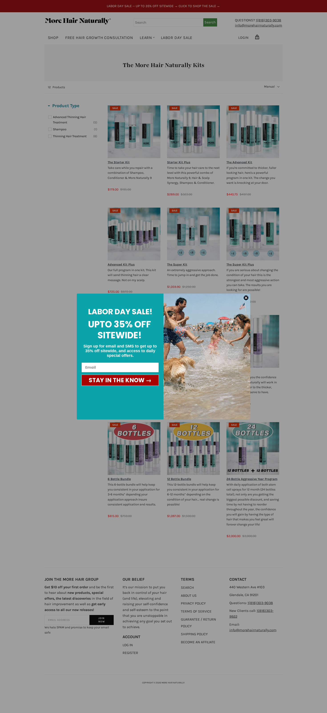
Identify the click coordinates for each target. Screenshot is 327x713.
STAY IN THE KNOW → (120, 380)
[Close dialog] (246, 297)
